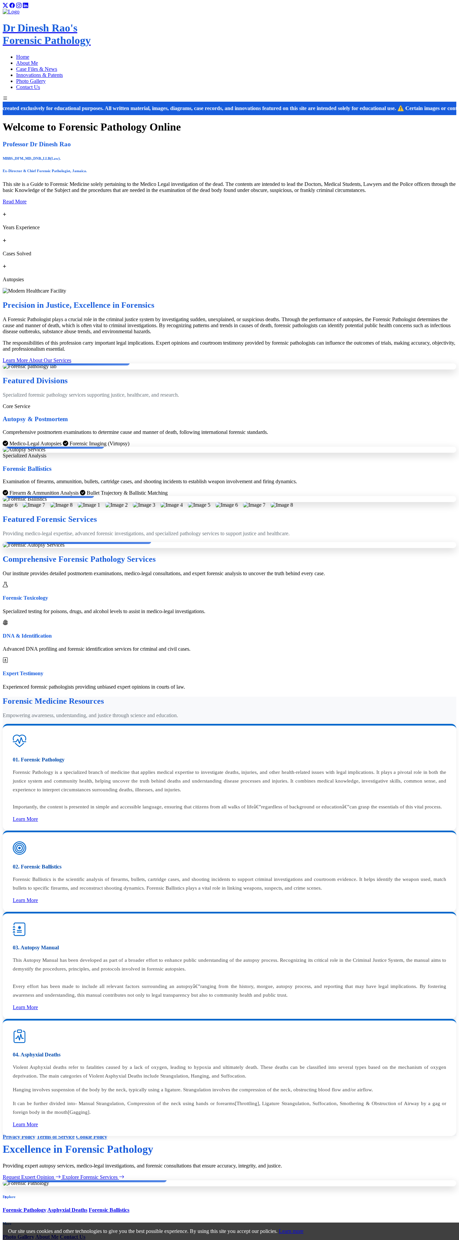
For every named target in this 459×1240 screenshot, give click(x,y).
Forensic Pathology (24, 1210)
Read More (15, 201)
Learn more (291, 1231)
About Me (27, 63)
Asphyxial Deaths (67, 1210)
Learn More (25, 819)
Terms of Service (56, 1137)
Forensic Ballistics (109, 1210)
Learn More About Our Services (37, 360)
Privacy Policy (19, 1137)
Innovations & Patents (39, 75)
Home (22, 57)
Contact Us (28, 87)
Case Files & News (36, 69)
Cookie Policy (91, 1137)
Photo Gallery (31, 81)
